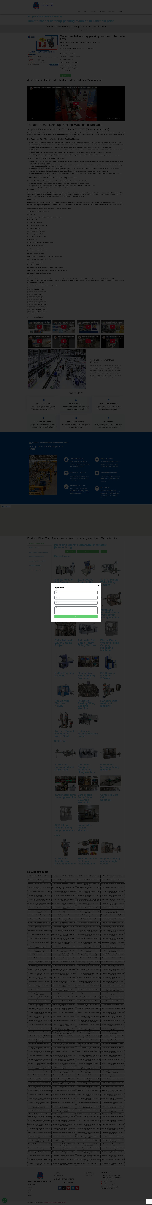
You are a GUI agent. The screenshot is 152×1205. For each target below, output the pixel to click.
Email (55, 600)
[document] (76, 602)
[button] (99, 585)
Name (55, 590)
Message (56, 605)
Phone (56, 595)
